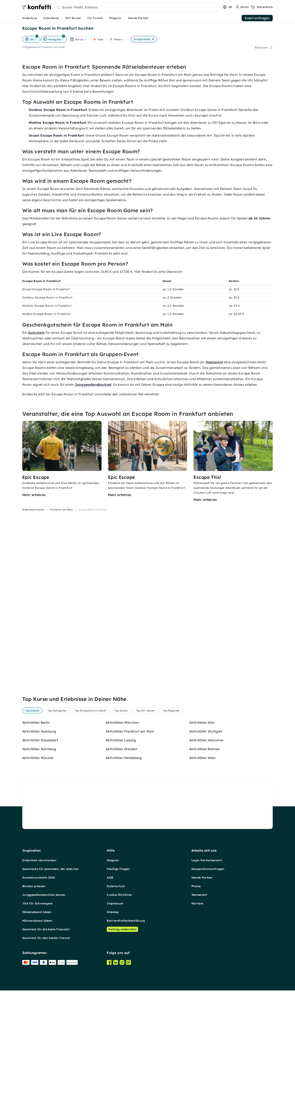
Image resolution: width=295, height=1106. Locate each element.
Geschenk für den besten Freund (46, 938)
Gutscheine (51, 18)
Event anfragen (257, 18)
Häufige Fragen (118, 869)
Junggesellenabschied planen (44, 895)
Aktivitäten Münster (38, 758)
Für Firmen (95, 18)
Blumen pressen (33, 886)
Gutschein (36, 333)
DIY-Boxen (73, 18)
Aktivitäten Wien (202, 758)
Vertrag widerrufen (122, 929)
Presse (196, 886)
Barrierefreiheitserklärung (126, 920)
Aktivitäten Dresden (121, 749)
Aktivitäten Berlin (36, 722)
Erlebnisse (29, 18)
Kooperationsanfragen (207, 869)
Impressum (115, 903)
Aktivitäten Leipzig (121, 740)
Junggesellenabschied (93, 385)
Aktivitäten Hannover (206, 740)
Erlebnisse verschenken (39, 860)
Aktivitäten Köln (202, 722)
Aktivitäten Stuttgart (205, 731)
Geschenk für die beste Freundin (46, 929)
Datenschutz (116, 886)
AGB (110, 877)
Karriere (197, 903)
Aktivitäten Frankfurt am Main (130, 731)
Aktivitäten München (122, 722)
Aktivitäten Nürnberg (39, 749)
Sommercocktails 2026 (38, 877)
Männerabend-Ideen (37, 920)
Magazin (115, 18)
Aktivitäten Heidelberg (123, 758)
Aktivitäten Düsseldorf (40, 740)
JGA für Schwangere (37, 903)
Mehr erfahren (34, 495)
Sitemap (113, 912)
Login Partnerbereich (206, 860)
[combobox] (137, 7)
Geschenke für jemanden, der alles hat (50, 869)
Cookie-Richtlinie (119, 895)
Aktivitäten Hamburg (39, 731)
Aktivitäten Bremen (204, 749)
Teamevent (214, 362)
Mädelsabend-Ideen (36, 912)
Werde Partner (138, 18)
